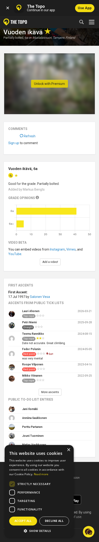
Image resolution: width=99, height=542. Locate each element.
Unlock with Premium (49, 84)
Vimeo (71, 249)
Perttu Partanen (32, 427)
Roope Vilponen (32, 364)
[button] (39, 531)
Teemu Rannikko (33, 333)
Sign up (13, 143)
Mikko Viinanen (32, 375)
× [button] (68, 450)
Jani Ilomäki (30, 409)
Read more (41, 474)
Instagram (57, 249)
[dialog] (39, 491)
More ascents (50, 392)
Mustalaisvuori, (42, 37)
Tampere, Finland (64, 37)
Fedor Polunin (31, 349)
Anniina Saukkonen (34, 418)
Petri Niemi (29, 322)
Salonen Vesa (40, 297)
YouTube (14, 254)
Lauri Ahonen (30, 311)
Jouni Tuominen (33, 435)
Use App (85, 8)
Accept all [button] (23, 521)
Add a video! (50, 262)
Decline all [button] (54, 521)
